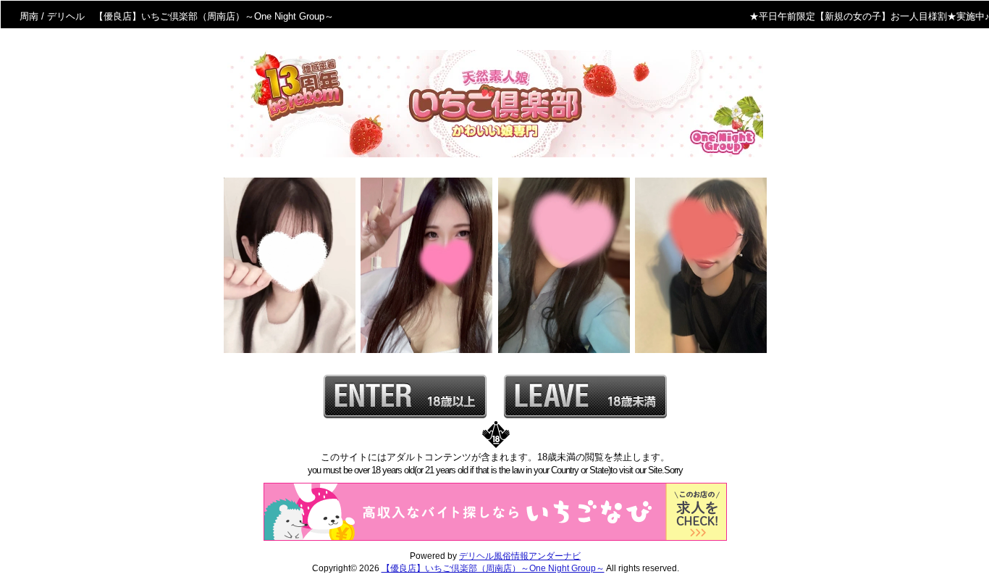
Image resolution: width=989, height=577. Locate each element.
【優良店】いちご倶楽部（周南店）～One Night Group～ (493, 568)
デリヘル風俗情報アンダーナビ (520, 556)
